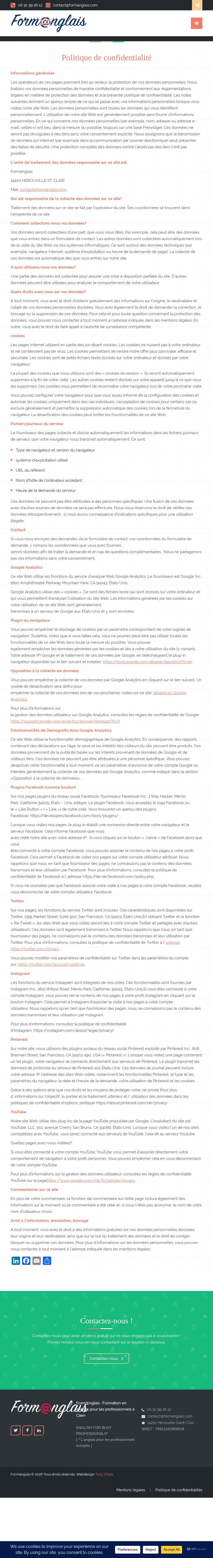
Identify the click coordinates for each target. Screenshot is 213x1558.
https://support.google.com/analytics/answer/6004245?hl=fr (65, 721)
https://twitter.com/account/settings (51, 964)
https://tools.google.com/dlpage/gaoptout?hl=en (147, 661)
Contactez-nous (104, 1358)
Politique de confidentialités (178, 1490)
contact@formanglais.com (75, 5)
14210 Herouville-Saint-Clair (170, 1423)
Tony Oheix (104, 1474)
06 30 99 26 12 (30, 5)
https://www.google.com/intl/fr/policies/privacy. (91, 1180)
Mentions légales (130, 1490)
